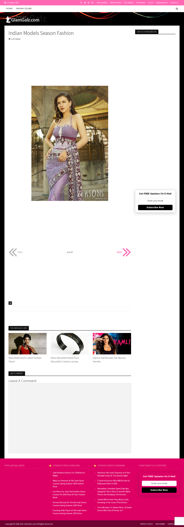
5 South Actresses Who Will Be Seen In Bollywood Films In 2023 (113, 482)
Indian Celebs (24, 9)
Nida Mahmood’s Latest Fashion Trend (25, 359)
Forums (150, 2)
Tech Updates (128, 2)
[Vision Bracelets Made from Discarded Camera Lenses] (70, 343)
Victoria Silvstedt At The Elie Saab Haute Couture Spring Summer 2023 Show (69, 504)
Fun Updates (140, 2)
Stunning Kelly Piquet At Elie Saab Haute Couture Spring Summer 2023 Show (70, 512)
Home (9, 9)
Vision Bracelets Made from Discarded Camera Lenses (65, 359)
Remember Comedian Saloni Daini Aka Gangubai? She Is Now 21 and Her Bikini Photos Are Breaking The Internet (113, 491)
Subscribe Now (155, 207)
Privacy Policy (146, 524)
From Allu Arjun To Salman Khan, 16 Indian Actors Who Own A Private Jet (114, 509)
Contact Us (174, 2)
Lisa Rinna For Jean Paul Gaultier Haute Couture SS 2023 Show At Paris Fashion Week (69, 494)
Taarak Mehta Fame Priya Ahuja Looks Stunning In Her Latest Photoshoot (113, 501)
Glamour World (115, 2)
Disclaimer (160, 524)
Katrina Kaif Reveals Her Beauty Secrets (109, 359)
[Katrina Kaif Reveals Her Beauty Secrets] (112, 343)
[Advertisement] (69, 63)
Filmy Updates (102, 2)
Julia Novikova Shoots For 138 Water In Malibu (69, 474)
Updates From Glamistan (66, 465)
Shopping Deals (161, 2)
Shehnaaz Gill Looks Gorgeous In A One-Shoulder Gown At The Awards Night (114, 474)
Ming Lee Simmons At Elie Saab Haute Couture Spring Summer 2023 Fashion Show (68, 483)
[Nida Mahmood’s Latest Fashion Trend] (27, 343)
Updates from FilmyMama (111, 465)
